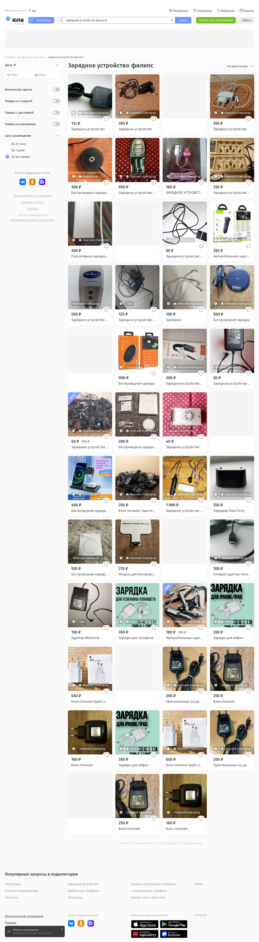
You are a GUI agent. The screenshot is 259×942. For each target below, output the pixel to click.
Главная (10, 57)
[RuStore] (173, 934)
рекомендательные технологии (32, 220)
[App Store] (144, 924)
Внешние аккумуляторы (21, 891)
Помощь (32, 208)
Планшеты (75, 897)
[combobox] (116, 20)
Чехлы (198, 884)
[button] (106, 119)
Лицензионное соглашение (32, 195)
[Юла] (14, 18)
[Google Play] (173, 924)
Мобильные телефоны (83, 891)
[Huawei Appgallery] (144, 934)
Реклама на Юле (32, 202)
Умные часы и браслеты (148, 897)
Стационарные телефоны (149, 891)
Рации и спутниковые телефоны (153, 884)
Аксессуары (13, 884)
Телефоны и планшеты (31, 57)
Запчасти (11, 897)
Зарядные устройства (83, 884)
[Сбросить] (172, 20)
